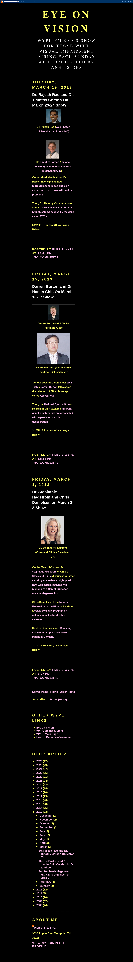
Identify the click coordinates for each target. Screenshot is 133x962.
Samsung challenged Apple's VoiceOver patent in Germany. (51, 632)
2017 (39, 796)
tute (67, 404)
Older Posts (67, 691)
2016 (39, 800)
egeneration (41, 421)
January (45, 885)
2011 (39, 893)
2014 (39, 807)
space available (49, 615)
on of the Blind (51, 606)
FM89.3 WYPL (45, 927)
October (45, 823)
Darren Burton (49, 387)
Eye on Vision (66, 21)
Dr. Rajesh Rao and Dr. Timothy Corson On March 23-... (56, 854)
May (43, 839)
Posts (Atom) (58, 699)
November (46, 819)
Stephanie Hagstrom (44, 571)
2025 (39, 765)
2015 (39, 804)
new (53, 212)
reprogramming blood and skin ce (52, 190)
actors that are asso (54, 413)
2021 (39, 780)
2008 (39, 905)
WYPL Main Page (47, 734)
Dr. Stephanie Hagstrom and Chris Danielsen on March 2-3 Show (52, 500)
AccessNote (47, 395)
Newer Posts (40, 691)
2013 (39, 811)
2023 (39, 772)
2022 (39, 776)
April (42, 842)
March (44, 846)
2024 (39, 768)
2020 (39, 784)
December (46, 815)
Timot (43, 162)
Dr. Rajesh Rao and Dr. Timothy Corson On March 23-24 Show (53, 99)
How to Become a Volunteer (54, 737)
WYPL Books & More (49, 730)
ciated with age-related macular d (52, 417)
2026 (39, 761)
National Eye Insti (54, 404)
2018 (39, 792)
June (43, 835)
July (43, 831)
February (46, 881)
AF (68, 382)
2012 (39, 889)
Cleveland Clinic (42, 576)
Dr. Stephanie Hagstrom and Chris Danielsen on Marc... (54, 874)
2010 (39, 897)
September (47, 827)
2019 (39, 788)
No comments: (47, 257)
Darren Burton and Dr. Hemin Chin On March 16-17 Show (52, 291)
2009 (39, 901)
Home (54, 691)
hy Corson (53, 162)
